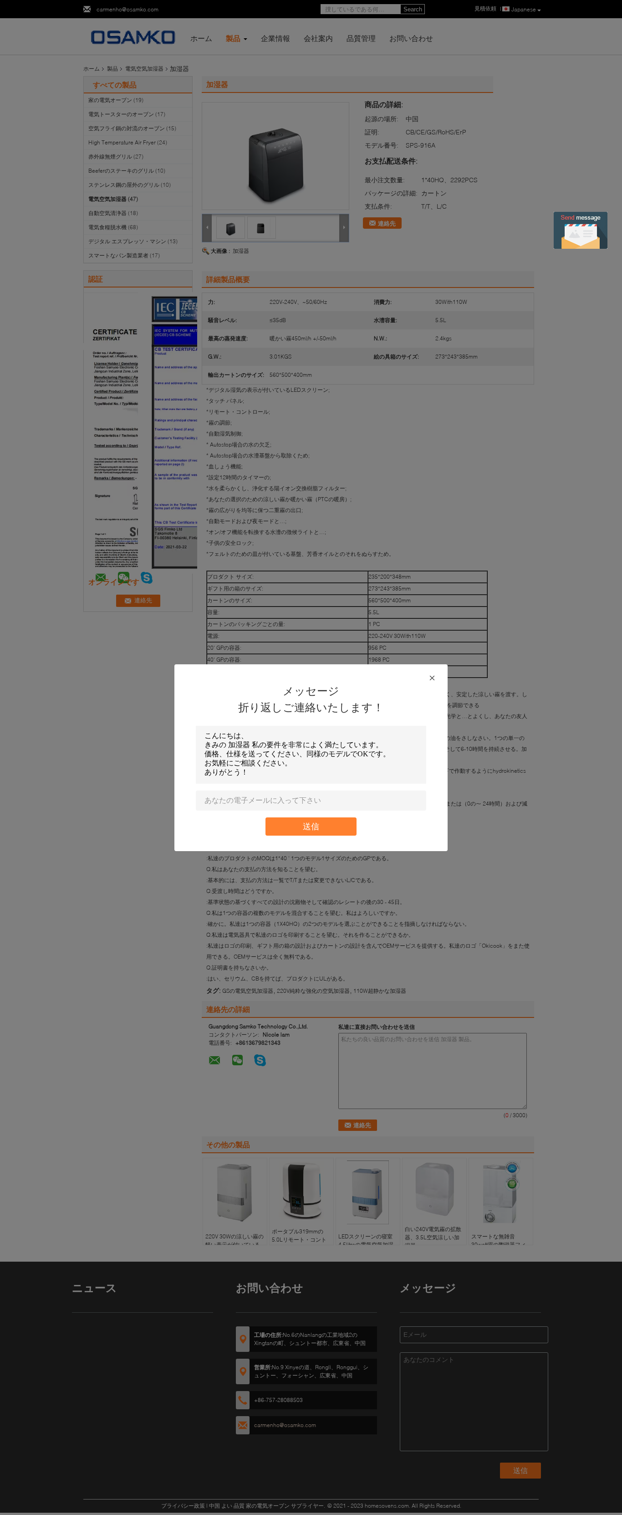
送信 (311, 826)
